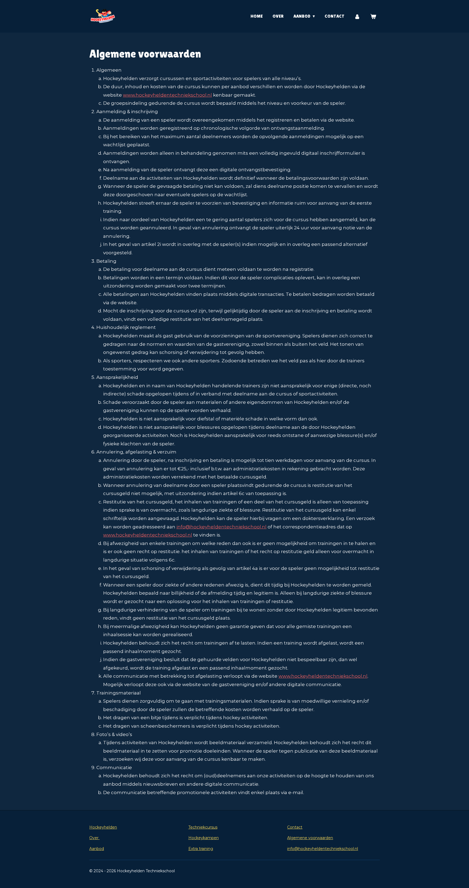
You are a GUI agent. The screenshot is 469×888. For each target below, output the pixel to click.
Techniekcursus (202, 827)
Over (94, 837)
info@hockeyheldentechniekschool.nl (322, 848)
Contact (294, 827)
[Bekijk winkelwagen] (373, 16)
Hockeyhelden (103, 827)
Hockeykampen (203, 837)
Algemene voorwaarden (310, 837)
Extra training (200, 848)
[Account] (357, 16)
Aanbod (96, 848)
